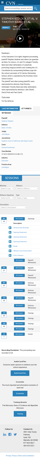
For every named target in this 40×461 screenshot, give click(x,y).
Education (5, 161)
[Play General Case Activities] (10, 227)
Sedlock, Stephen (7, 121)
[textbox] (7, 188)
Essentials (20, 393)
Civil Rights (5, 167)
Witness (19, 186)
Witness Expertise (7, 195)
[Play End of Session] (10, 255)
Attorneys (26, 109)
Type (18, 195)
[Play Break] (10, 246)
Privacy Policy (11, 456)
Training (20, 414)
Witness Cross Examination (22, 251)
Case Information (10, 109)
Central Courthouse (8, 147)
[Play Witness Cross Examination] (10, 251)
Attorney (3, 186)
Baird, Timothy (6, 128)
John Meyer (6, 134)
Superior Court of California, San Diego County (17, 141)
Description (4, 205)
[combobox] (7, 188)
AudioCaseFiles (20, 373)
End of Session (18, 255)
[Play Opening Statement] (10, 232)
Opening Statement (20, 232)
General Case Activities (21, 228)
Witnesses (6, 113)
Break (15, 246)
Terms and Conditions (26, 456)
